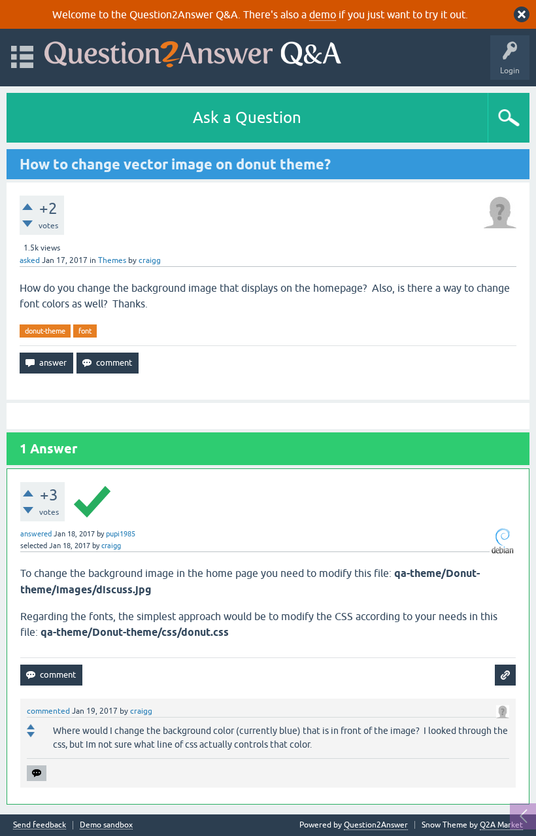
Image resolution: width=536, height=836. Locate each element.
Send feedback (39, 825)
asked (30, 260)
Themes (112, 260)
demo (322, 14)
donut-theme (45, 331)
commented (48, 711)
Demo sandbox (106, 825)
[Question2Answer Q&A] (192, 51)
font (85, 331)
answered (36, 534)
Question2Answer (376, 824)
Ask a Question (247, 117)
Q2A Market (501, 824)
